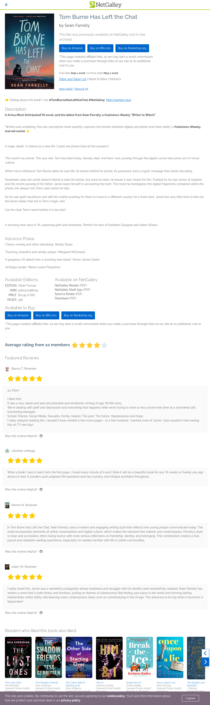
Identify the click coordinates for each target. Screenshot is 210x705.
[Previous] (205, 653)
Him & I (100, 682)
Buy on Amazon (72, 48)
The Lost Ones (13, 682)
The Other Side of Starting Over (75, 684)
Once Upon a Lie (166, 682)
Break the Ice (133, 682)
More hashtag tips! (118, 100)
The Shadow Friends (46, 682)
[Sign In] (6, 4)
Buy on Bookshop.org (132, 48)
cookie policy (116, 696)
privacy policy (70, 700)
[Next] (205, 662)
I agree (190, 698)
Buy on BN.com (100, 48)
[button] (18, 658)
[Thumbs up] (41, 436)
